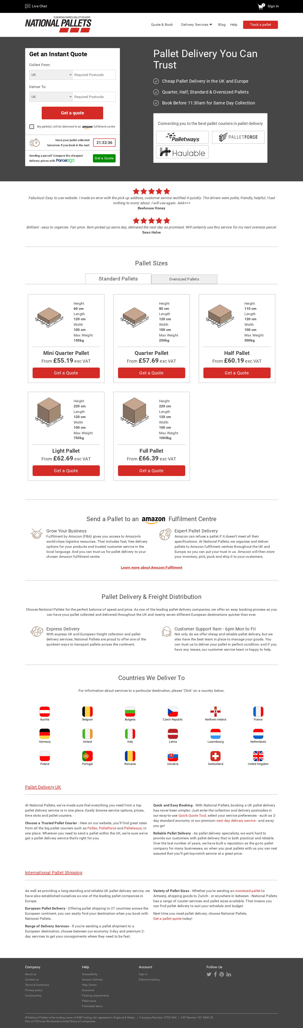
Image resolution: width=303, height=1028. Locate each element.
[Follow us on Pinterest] (222, 975)
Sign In (273, 6)
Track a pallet (260, 24)
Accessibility (90, 974)
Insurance (88, 990)
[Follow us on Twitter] (210, 975)
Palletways (133, 828)
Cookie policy (33, 995)
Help (234, 24)
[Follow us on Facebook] (216, 975)
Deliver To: (37, 87)
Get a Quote (104, 158)
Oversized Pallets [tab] (184, 279)
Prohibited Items (92, 1006)
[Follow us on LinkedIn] (229, 975)
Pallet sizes (89, 1000)
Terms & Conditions (37, 984)
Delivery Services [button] (194, 24)
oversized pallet (247, 891)
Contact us (32, 979)
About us (30, 974)
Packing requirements (95, 995)
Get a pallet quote (167, 918)
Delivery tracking (149, 979)
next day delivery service (236, 820)
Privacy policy (33, 990)
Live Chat (39, 6)
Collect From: (40, 65)
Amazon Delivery (92, 979)
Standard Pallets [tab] (118, 279)
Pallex (92, 828)
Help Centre (89, 984)
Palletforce (107, 828)
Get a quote (72, 113)
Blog (222, 24)
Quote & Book (162, 24)
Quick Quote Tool (192, 815)
